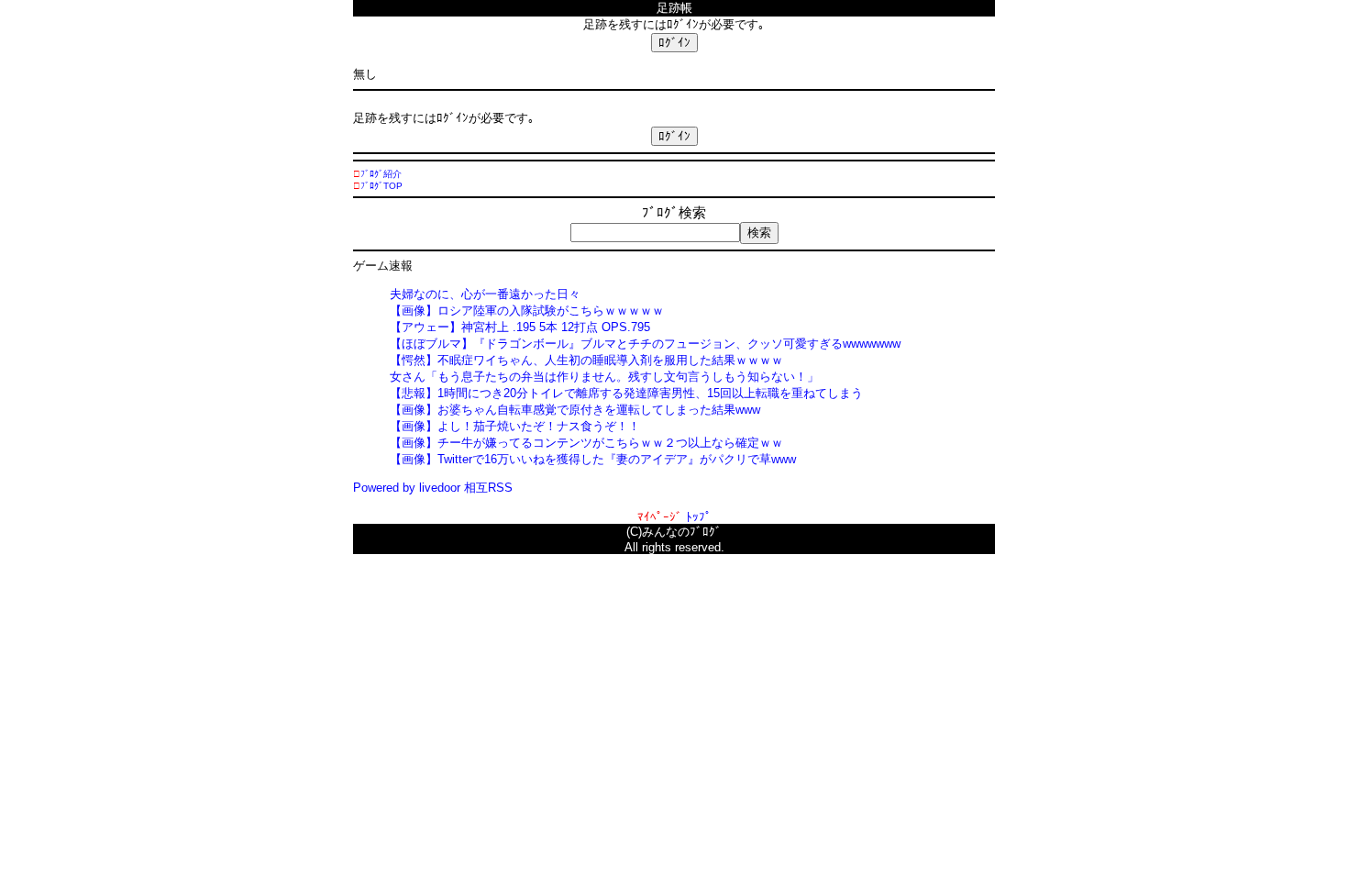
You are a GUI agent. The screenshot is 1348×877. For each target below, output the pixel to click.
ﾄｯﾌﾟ (699, 517)
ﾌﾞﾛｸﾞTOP (381, 186)
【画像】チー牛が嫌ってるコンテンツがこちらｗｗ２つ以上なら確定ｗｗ (586, 443)
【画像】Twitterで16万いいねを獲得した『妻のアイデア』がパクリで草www (593, 459)
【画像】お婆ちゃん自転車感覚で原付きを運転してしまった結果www (575, 409)
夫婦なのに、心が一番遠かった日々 (485, 294)
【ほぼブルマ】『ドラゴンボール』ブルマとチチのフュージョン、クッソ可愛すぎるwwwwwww (645, 343)
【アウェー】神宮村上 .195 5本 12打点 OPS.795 (520, 327)
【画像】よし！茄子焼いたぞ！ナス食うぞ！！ (515, 426)
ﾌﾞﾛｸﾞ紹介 (381, 174)
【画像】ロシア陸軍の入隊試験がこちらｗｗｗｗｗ (527, 310)
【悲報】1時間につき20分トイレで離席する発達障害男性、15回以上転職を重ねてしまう (626, 393)
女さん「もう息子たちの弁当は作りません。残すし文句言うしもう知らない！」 (604, 376)
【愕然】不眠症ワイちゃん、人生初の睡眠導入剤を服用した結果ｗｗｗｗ (586, 360)
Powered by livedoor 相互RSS (433, 487)
